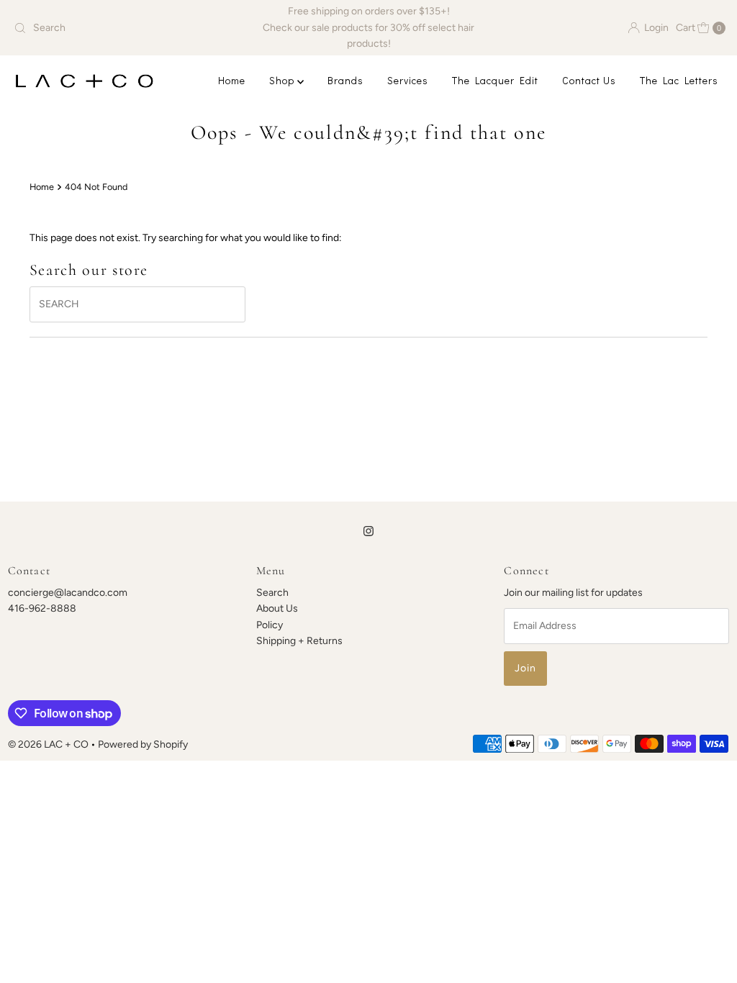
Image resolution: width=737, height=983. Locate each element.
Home (231, 80)
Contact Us (589, 80)
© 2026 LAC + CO (48, 744)
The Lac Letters (679, 80)
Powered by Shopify (143, 744)
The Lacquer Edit (495, 80)
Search (272, 592)
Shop (283, 80)
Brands (345, 80)
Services (407, 80)
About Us (277, 608)
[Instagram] (368, 531)
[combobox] (124, 28)
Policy (269, 625)
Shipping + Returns (299, 641)
